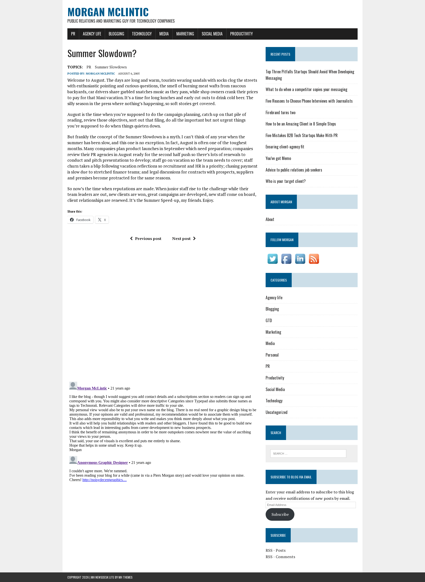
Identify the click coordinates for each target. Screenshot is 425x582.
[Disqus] (162, 313)
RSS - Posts (276, 550)
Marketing (185, 34)
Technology (142, 34)
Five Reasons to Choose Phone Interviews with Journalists (309, 101)
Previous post (148, 238)
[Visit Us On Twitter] (272, 262)
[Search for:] (308, 453)
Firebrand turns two (280, 112)
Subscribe (280, 514)
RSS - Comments (280, 556)
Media (164, 34)
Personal (272, 355)
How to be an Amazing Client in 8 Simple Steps (301, 124)
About (270, 219)
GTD (269, 320)
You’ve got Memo (278, 158)
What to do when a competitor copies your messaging (306, 89)
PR (73, 34)
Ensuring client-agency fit (285, 147)
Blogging (116, 34)
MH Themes (126, 577)
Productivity (241, 34)
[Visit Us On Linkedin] (300, 262)
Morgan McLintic (100, 73)
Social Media (212, 34)
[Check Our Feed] (314, 262)
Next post (181, 238)
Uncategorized (277, 412)
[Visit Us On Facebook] (286, 262)
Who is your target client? (286, 181)
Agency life (92, 34)
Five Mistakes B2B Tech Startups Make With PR (302, 135)
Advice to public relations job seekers (294, 170)
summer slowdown (111, 66)
